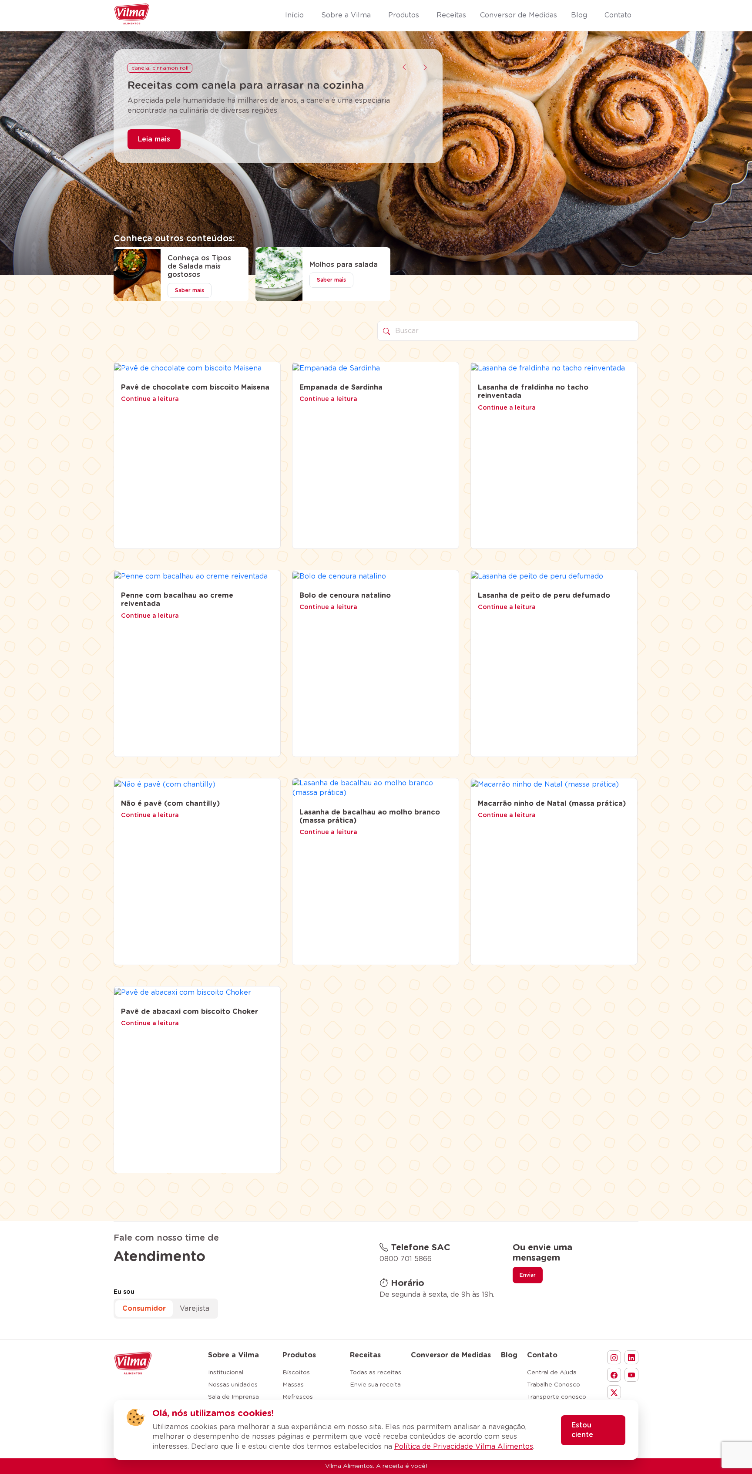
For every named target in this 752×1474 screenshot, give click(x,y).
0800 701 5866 (405, 1258)
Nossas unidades (233, 1385)
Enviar (528, 1275)
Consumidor (144, 1308)
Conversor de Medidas (451, 1355)
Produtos (299, 1355)
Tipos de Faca (150, 68)
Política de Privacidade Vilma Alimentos (463, 1446)
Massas (293, 1385)
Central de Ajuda (552, 1373)
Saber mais (189, 290)
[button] (404, 67)
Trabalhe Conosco (553, 1385)
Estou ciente (582, 1430)
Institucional (225, 1373)
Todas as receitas (375, 1373)
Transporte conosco (556, 1397)
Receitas (365, 1355)
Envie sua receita (375, 1385)
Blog (509, 1355)
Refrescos (297, 1397)
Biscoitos (296, 1373)
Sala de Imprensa (233, 1397)
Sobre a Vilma (233, 1355)
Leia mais (154, 151)
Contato (542, 1355)
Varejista (194, 1308)
